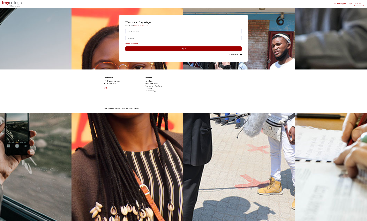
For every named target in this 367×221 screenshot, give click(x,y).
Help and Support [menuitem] (339, 4)
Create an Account (141, 26)
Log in (183, 49)
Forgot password (131, 44)
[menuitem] (350, 4)
